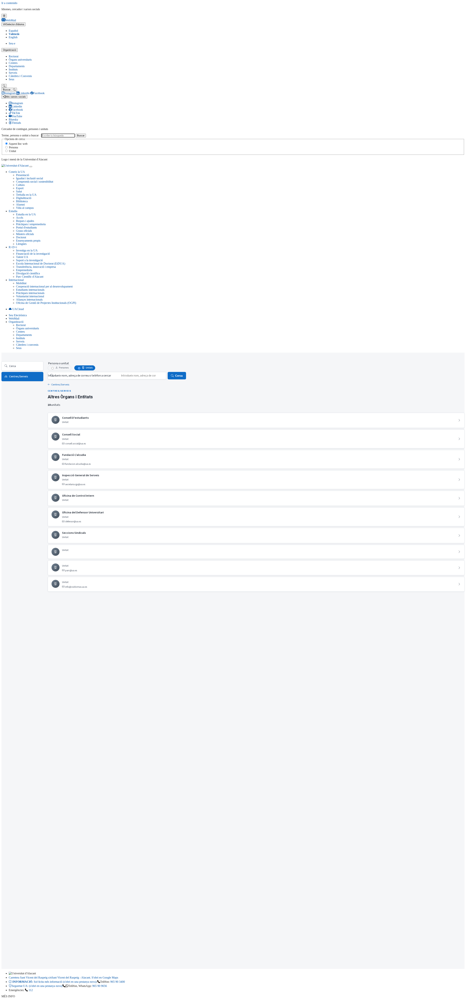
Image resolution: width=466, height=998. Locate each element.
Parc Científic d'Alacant (29, 276)
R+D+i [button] (13, 247)
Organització (9, 50)
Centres (13, 62)
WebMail (14, 318)
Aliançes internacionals (29, 299)
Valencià (14, 33)
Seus (11, 79)
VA (13, 24)
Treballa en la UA (26, 194)
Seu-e (12, 43)
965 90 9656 (99, 985)
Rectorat (13, 56)
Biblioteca (22, 201)
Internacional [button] (16, 279)
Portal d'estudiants (26, 227)
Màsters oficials (25, 234)
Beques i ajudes (25, 220)
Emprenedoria (24, 270)
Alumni (20, 204)
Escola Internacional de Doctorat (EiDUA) (40, 263)
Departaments (17, 66)
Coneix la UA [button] (17, 171)
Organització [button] (16, 321)
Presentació (22, 175)
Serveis (13, 72)
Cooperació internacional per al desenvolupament (44, 286)
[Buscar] (4, 86)
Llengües (21, 243)
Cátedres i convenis (27, 344)
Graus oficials (24, 230)
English (13, 37)
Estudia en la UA (26, 214)
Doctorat (21, 237)
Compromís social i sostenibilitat (34, 181)
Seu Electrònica (18, 315)
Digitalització (23, 198)
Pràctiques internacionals (30, 293)
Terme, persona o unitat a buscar (20, 135)
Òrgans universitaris (20, 59)
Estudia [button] (13, 211)
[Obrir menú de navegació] (30, 166)
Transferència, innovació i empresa (36, 266)
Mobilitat (21, 283)
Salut (19, 191)
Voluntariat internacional (30, 296)
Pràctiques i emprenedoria (31, 224)
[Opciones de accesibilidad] (4, 16)
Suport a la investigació (29, 260)
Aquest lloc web (18, 143)
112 (31, 990)
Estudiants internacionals (30, 289)
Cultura (20, 184)
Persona (13, 147)
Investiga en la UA (27, 250)
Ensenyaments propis (28, 240)
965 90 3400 (117, 981)
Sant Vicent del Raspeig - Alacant (63, 977)
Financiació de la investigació (33, 253)
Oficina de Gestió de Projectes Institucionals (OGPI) (46, 302)
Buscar (80, 135)
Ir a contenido (9, 3)
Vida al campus (25, 207)
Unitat (12, 151)
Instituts (13, 69)
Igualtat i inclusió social (29, 178)
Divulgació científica (28, 273)
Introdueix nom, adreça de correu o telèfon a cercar (79, 376)
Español (13, 30)
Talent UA (22, 257)
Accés (19, 217)
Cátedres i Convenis (20, 76)
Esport (19, 188)
